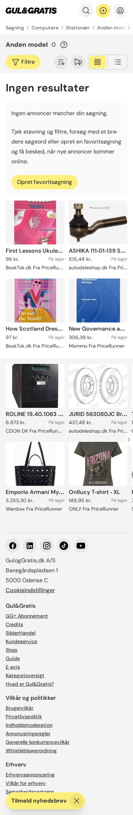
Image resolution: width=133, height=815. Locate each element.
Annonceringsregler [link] (28, 733)
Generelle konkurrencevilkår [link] (38, 742)
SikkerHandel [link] (20, 633)
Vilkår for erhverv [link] (26, 783)
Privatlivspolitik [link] (24, 716)
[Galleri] (97, 62)
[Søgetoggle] (86, 11)
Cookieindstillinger (30, 590)
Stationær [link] (78, 27)
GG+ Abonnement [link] (27, 616)
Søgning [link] (15, 27)
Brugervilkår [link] (19, 708)
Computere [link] (45, 27)
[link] (31, 10)
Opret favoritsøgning (44, 182)
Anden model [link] (113, 27)
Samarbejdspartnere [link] (30, 791)
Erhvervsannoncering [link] (30, 774)
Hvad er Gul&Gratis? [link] (30, 684)
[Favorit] (78, 62)
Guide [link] (13, 658)
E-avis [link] (13, 667)
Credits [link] (14, 624)
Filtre (28, 62)
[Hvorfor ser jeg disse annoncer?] (64, 44)
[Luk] (77, 801)
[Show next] (128, 28)
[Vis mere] (61, 62)
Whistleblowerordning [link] (31, 750)
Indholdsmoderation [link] (29, 725)
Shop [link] (11, 650)
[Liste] (117, 62)
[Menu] (120, 11)
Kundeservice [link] (21, 641)
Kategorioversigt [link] (25, 675)
